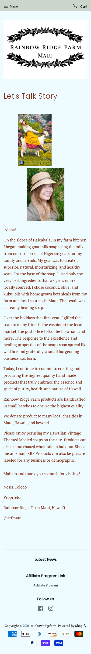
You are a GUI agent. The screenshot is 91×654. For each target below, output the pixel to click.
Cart (83, 6)
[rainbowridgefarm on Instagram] (50, 609)
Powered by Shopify (72, 625)
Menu (13, 6)
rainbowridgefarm (43, 625)
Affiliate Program (45, 585)
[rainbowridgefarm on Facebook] (40, 609)
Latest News (46, 559)
